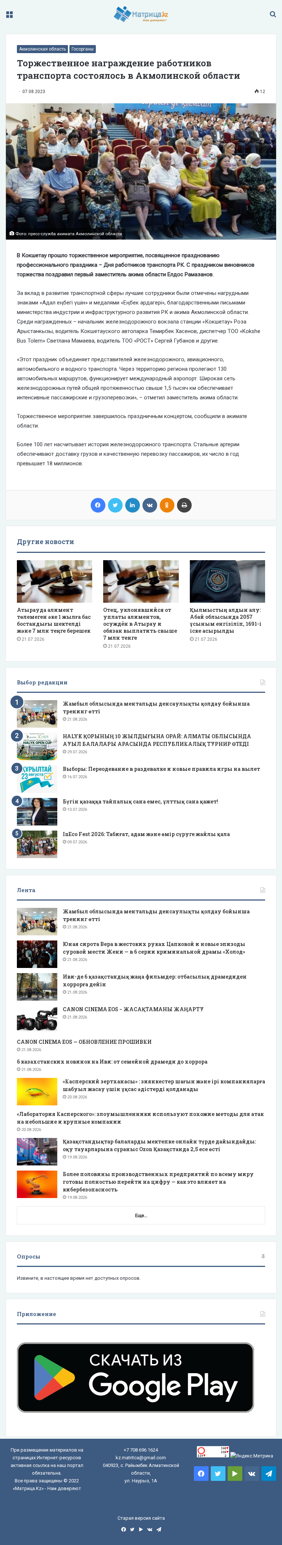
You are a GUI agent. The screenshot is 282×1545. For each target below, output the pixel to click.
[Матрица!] (141, 14)
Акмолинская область (42, 49)
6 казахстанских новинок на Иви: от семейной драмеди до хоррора (112, 1061)
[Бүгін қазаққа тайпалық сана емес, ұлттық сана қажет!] (37, 811)
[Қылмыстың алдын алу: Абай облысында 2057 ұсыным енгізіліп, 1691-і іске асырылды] (227, 581)
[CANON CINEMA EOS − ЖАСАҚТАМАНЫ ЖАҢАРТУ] (37, 1019)
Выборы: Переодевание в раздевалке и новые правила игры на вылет (161, 768)
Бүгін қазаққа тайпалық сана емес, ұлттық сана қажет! (140, 801)
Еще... (141, 1215)
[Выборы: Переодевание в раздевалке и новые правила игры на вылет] (37, 779)
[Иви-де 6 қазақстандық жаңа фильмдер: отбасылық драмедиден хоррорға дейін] (37, 987)
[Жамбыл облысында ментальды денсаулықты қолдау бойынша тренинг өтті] (37, 714)
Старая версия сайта (141, 1518)
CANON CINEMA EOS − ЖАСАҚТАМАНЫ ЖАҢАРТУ (133, 1009)
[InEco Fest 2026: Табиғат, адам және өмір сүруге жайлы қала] (37, 844)
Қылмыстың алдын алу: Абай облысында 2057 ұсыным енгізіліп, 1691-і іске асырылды (225, 620)
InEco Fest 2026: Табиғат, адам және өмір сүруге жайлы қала (146, 834)
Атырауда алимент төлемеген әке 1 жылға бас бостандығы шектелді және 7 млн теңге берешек (54, 620)
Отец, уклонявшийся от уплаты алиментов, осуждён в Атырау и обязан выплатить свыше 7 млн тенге (140, 623)
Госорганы (83, 49)
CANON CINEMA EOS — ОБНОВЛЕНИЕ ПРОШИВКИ (84, 1041)
